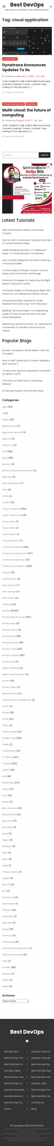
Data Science (9, 585)
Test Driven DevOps (12, 954)
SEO (4, 890)
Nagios (5, 840)
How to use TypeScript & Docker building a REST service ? (26, 362)
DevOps (31, 104)
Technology (8, 941)
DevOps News (9, 636)
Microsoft (7, 820)
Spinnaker (7, 922)
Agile (4, 406)
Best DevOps (27, 4)
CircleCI (6, 502)
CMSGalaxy (26, 1129)
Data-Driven (8, 598)
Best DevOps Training (41, 1077)
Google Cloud (9, 738)
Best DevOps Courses (15, 1064)
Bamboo (6, 464)
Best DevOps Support (41, 1070)
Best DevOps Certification (15, 1058)
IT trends (6, 763)
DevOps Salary (12, 1070)
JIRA (4, 776)
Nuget (5, 865)
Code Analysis (9, 534)
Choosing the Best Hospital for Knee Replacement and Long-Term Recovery (24, 302)
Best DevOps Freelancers (41, 1064)
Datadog (6, 604)
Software (6, 910)
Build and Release (11, 483)
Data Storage (9, 591)
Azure (5, 457)
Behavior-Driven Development (17, 470)
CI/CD (5, 496)
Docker (5, 680)
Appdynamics (9, 426)
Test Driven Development (15, 948)
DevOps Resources (14, 1096)
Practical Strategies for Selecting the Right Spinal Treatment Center (26, 282)
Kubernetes (10, 58)
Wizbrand (43, 1133)
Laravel (5, 789)
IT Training (7, 757)
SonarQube (8, 916)
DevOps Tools (9, 648)
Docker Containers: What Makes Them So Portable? (25, 352)
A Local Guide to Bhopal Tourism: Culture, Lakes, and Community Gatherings (25, 272)
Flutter (5, 706)
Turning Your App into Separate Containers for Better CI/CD (26, 372)
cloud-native (8, 521)
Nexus (5, 859)
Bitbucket (7, 477)
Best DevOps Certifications (41, 1096)
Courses (6, 572)
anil (42, 76)
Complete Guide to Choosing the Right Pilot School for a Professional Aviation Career (26, 292)
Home (7, 1108)
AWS (4, 451)
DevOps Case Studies (41, 1051)
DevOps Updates (10, 655)
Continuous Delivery (12, 547)
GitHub (5, 712)
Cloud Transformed (12, 515)
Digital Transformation (13, 674)
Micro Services (9, 808)
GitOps (5, 725)
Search (44, 155)
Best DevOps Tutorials (41, 1089)
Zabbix (5, 986)
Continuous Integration (13, 566)
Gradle (5, 744)
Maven (5, 801)
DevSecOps (8, 661)
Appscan (6, 438)
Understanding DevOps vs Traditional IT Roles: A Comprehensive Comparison (24, 251)
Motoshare (7, 827)
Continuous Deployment (14, 553)
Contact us (37, 1102)
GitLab (5, 719)
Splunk (5, 929)
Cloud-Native (9, 527)
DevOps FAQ (11, 1051)
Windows (6, 973)
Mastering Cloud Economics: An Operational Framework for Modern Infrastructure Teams (27, 327)
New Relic (7, 846)
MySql (5, 833)
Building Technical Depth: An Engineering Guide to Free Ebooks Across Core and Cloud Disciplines (25, 314)
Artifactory (7, 445)
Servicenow (8, 897)
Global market (9, 731)
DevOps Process (10, 642)
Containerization (10, 540)
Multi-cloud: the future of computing (26, 113)
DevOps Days (9, 623)
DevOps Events (9, 629)
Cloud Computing (13, 104)
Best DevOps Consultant (15, 1102)
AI (3, 413)
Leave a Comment (14, 92)
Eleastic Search (9, 693)
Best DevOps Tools (14, 1083)
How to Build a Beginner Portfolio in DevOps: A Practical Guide (26, 262)
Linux (4, 795)
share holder (8, 903)
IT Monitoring (8, 750)
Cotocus (46, 1138)
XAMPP (5, 980)
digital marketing (10, 668)
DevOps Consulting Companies (41, 1058)
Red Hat (6, 884)
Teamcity (7, 935)
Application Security (12, 432)
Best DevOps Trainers (15, 1077)
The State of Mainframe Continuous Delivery (22, 382)
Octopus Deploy (10, 871)
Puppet (5, 878)
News (4, 852)
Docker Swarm (9, 687)
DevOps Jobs (39, 1083)
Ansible (5, 419)
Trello (5, 961)
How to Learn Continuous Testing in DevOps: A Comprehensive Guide (27, 241)
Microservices (9, 814)
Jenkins (6, 769)
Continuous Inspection (13, 559)
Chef (4, 489)
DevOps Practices (14, 1089)
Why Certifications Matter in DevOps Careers (23, 231)
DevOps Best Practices (13, 617)
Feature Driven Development (16, 699)
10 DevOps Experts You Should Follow (23, 390)
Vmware (6, 967)
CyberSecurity (9, 578)
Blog (33, 1108)
